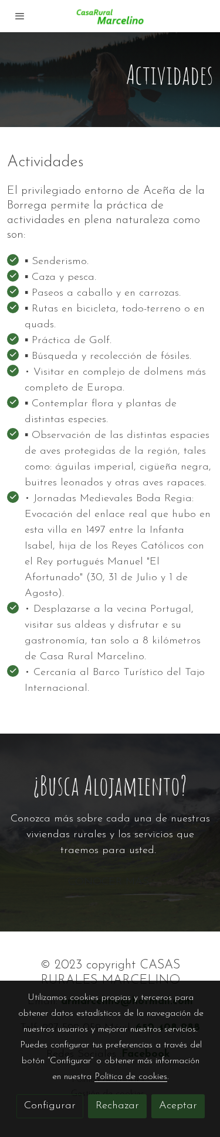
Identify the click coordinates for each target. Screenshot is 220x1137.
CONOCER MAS (110, 882)
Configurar (50, 1106)
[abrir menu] (20, 16)
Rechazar (117, 1106)
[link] (110, 16)
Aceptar (178, 1106)
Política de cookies (130, 1076)
